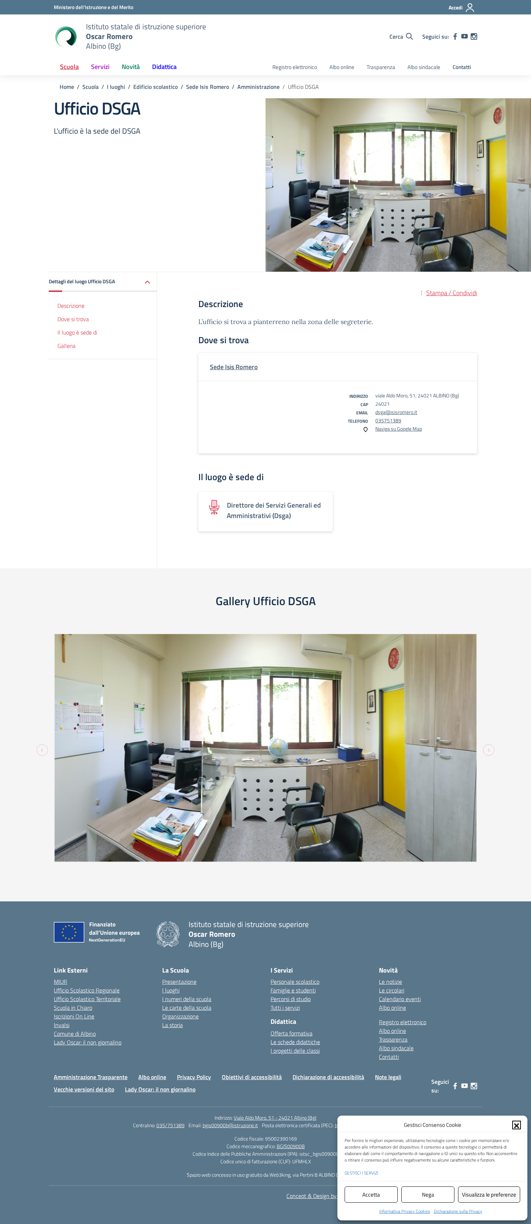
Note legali (388, 1077)
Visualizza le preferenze (489, 1194)
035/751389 (170, 1125)
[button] (516, 1125)
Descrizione (71, 305)
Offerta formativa (291, 1033)
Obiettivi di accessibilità (252, 1077)
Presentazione (179, 981)
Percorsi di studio (291, 999)
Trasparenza (381, 67)
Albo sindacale (423, 67)
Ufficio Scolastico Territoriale (87, 999)
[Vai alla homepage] (65, 36)
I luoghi (171, 990)
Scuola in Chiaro (73, 1007)
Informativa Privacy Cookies (404, 1211)
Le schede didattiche (295, 1042)
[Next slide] (489, 750)
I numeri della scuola (186, 999)
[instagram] (474, 36)
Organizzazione (180, 1016)
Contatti (462, 67)
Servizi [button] (100, 67)
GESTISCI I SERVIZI (361, 1172)
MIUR (60, 981)
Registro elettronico (294, 67)
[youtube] (464, 36)
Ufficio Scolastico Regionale (87, 990)
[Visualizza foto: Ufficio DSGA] (265, 748)
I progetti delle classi (295, 1050)
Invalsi (61, 1025)
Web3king (279, 1174)
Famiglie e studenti (293, 990)
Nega (428, 1194)
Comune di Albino (75, 1033)
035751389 (388, 420)
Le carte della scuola (186, 1007)
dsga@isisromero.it (396, 412)
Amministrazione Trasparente (91, 1077)
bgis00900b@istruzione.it (230, 1125)
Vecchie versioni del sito (84, 1089)
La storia (172, 1025)
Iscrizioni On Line (74, 1016)
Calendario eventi (400, 999)
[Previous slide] (42, 750)
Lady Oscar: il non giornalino (87, 1042)
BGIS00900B (291, 1146)
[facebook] (455, 36)
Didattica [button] (164, 67)
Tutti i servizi (285, 1007)
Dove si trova (73, 319)
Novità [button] (131, 67)
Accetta (371, 1194)
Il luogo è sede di (77, 332)
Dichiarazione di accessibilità (328, 1077)
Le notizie (390, 981)
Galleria (66, 345)
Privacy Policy (194, 1077)
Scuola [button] (69, 67)
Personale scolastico (295, 981)
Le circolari (391, 990)
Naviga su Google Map (398, 428)
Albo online (341, 67)
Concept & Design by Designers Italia (330, 1195)
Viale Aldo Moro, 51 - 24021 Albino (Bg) (275, 1117)
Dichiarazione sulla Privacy (458, 1211)
